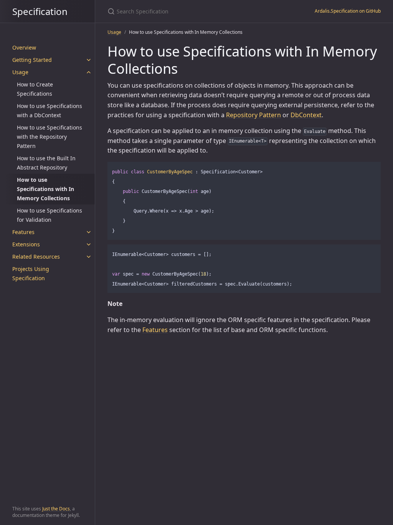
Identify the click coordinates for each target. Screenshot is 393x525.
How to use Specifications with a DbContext (49, 110)
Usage (20, 72)
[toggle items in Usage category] (89, 72)
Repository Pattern (253, 115)
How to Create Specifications (35, 89)
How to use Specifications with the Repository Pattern (49, 137)
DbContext (306, 115)
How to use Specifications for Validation (49, 215)
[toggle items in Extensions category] (89, 244)
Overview (24, 47)
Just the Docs (56, 508)
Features (23, 232)
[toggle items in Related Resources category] (89, 257)
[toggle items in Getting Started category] (89, 60)
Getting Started (32, 59)
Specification (40, 11)
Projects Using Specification (30, 273)
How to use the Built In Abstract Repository (46, 163)
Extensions (26, 244)
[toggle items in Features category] (89, 232)
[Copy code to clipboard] (371, 170)
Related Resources (36, 256)
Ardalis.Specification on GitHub (348, 11)
